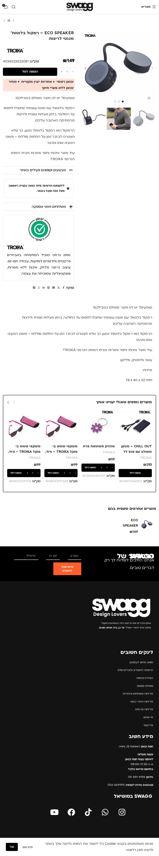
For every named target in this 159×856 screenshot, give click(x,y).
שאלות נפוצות (145, 686)
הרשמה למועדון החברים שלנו (135, 670)
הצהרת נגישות (145, 678)
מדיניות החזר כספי (141, 701)
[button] (152, 68)
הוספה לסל (30, 71)
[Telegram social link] (34, 287)
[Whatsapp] (105, 812)
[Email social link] (53, 287)
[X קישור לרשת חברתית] (58, 287)
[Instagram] (122, 812)
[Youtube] (54, 812)
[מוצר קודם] (13, 20)
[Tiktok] (88, 812)
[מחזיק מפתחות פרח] (98, 425)
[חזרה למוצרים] (9, 20)
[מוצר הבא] (4, 20)
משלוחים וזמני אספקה (49, 206)
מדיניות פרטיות (144, 709)
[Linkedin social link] (43, 287)
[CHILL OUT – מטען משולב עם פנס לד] (135, 425)
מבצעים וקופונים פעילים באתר (43, 170)
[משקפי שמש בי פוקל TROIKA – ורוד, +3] (61, 425)
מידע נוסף (27, 847)
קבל (12, 846)
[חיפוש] (13, 7)
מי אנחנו (148, 717)
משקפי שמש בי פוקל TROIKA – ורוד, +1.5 (24, 451)
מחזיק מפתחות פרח (99, 446)
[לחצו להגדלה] (148, 98)
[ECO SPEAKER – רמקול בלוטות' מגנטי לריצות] (147, 524)
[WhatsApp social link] (39, 287)
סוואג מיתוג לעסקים (141, 662)
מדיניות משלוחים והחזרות (138, 693)
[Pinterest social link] (48, 287)
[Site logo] (80, 6)
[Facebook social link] (63, 287)
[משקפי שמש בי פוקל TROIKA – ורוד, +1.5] (24, 425)
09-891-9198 (140, 777)
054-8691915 (130, 785)
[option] (123, 102)
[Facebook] (71, 812)
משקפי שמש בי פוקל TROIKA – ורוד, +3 (61, 451)
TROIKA (146, 457)
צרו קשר (148, 725)
